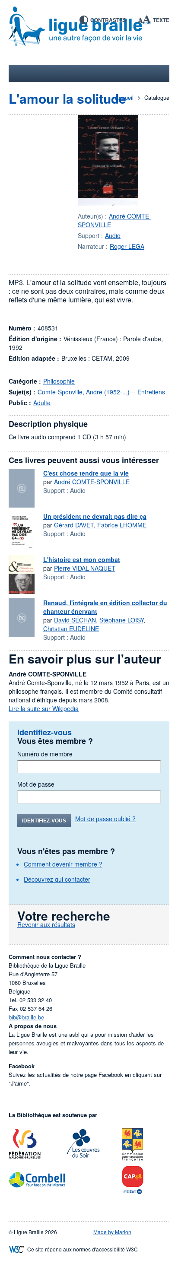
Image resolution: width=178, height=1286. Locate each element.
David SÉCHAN (75, 620)
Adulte (42, 402)
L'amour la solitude (67, 98)
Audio (113, 235)
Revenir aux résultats (46, 924)
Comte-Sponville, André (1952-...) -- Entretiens (101, 391)
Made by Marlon (112, 1231)
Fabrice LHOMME (121, 525)
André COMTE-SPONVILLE (92, 481)
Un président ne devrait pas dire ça (94, 516)
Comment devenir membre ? (63, 864)
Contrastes (108, 20)
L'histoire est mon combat (81, 559)
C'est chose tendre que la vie (86, 473)
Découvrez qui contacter (57, 879)
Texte (161, 20)
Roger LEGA (127, 246)
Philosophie (59, 381)
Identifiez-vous (44, 821)
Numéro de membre (45, 753)
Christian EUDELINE (71, 628)
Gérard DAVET (74, 525)
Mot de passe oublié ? (105, 818)
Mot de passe (35, 784)
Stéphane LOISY (121, 620)
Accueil (124, 97)
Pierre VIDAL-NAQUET (84, 568)
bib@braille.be (26, 1017)
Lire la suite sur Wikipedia (44, 708)
